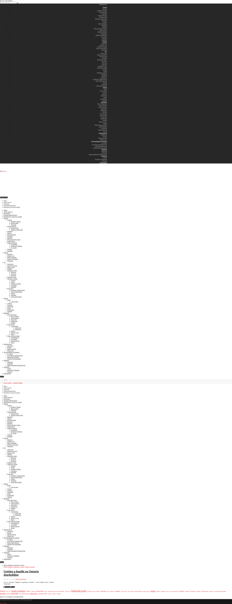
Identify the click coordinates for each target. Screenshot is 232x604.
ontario (153, 591)
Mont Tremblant (102, 46)
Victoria (104, 69)
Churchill (104, 153)
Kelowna (104, 61)
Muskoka (104, 20)
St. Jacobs (104, 37)
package (163, 591)
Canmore (104, 94)
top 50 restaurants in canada (220, 591)
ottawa (158, 591)
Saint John (104, 108)
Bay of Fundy (103, 105)
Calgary (104, 92)
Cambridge (104, 33)
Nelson (105, 82)
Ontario (105, 7)
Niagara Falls (103, 17)
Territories (104, 156)
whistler (54, 593)
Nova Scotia (103, 113)
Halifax (105, 120)
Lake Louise (103, 90)
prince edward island (174, 591)
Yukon (105, 157)
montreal (117, 591)
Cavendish (104, 128)
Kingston (104, 25)
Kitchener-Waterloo (101, 35)
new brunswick (124, 591)
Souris (105, 131)
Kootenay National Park (100, 79)
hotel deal (103, 591)
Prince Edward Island (101, 125)
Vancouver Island (102, 68)
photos (167, 591)
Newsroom (6, 204)
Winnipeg (104, 151)
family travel (67, 591)
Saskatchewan (103, 133)
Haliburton (16, 567)
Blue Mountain (102, 24)
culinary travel (51, 591)
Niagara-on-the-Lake (101, 19)
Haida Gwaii (103, 56)
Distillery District (102, 10)
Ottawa (105, 22)
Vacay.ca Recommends (24, 593)
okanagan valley (146, 591)
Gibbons (104, 100)
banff (7, 591)
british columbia (18, 591)
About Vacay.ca (8, 202)
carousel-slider (40, 591)
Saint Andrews (103, 107)
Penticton (104, 64)
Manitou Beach (102, 138)
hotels (108, 591)
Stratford (104, 27)
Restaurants (193, 591)
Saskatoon (104, 135)
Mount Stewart (102, 130)
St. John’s (104, 143)
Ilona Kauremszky (21, 579)
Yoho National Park (101, 81)
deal (56, 591)
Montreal (104, 43)
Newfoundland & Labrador (99, 141)
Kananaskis (103, 99)
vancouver (33, 593)
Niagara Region (102, 15)
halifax (98, 591)
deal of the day (61, 591)
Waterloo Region (102, 32)
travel (8, 593)
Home (5, 200)
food (94, 591)
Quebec (104, 41)
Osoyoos (104, 63)
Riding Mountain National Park (98, 154)
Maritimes (104, 102)
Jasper (105, 97)
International (103, 162)
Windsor (104, 38)
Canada (33, 591)
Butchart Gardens (102, 73)
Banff (105, 89)
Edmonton (104, 95)
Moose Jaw (103, 140)
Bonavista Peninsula (101, 146)
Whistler (104, 58)
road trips (199, 591)
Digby (105, 123)
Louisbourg (103, 118)
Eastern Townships (101, 48)
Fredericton (103, 110)
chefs (46, 591)
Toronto (104, 9)
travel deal (14, 593)
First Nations (89, 591)
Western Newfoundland (100, 148)
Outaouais (104, 50)
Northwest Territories (101, 159)
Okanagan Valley (102, 59)
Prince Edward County (100, 28)
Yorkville (104, 14)
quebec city (187, 591)
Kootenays (104, 77)
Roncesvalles (103, 12)
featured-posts (78, 590)
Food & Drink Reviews (10, 205)
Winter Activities (30, 567)
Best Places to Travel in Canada (12, 207)
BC (106, 51)
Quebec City (103, 45)
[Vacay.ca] (3, 171)
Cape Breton (103, 115)
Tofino (105, 71)
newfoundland (131, 591)
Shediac (104, 112)
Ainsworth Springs (101, 86)
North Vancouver (102, 55)
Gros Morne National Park (99, 144)
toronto (3, 593)
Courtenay (104, 74)
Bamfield (104, 76)
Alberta (105, 87)
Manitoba (104, 149)
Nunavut (104, 161)
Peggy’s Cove (103, 122)
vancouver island (42, 593)
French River (103, 30)
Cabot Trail (104, 117)
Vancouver (104, 53)
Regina (105, 136)
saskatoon (211, 591)
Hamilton (104, 40)
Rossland (104, 84)
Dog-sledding (9, 567)
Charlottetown (103, 126)
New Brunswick (102, 104)
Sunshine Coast (102, 66)
